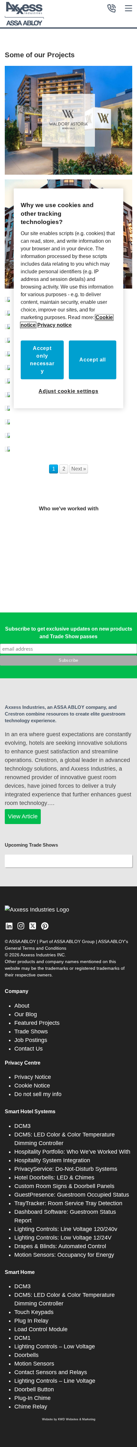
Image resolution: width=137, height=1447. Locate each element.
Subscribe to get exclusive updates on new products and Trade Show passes (68, 632)
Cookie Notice (32, 1085)
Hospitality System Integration (52, 1160)
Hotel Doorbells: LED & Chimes (54, 1177)
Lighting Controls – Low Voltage (54, 1346)
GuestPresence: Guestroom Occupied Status (71, 1195)
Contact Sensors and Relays (50, 1372)
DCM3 (22, 1126)
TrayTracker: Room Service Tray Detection (68, 1203)
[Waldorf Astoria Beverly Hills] (68, 120)
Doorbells (26, 1355)
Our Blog (25, 1014)
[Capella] (7, 338)
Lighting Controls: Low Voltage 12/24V (63, 1237)
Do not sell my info (37, 1094)
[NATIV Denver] (7, 434)
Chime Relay (30, 1406)
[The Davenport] (7, 365)
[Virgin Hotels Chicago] (7, 447)
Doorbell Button (34, 1389)
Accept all (92, 359)
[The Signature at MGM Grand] (7, 352)
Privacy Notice (32, 1077)
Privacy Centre (22, 1063)
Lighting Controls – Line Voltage (54, 1381)
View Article (23, 816)
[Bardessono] (7, 297)
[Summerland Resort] (7, 393)
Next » (78, 469)
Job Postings (30, 1040)
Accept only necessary (42, 360)
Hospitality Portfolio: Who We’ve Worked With (72, 1152)
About (21, 1006)
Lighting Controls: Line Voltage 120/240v (65, 1229)
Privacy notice (54, 325)
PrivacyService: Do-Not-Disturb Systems (65, 1169)
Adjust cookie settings (68, 391)
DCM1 (22, 1338)
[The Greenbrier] (7, 420)
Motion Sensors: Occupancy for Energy (64, 1255)
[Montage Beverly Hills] (7, 325)
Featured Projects (37, 1023)
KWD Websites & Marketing (76, 1419)
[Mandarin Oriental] (7, 406)
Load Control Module (41, 1329)
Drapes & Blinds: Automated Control (60, 1246)
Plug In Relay (31, 1321)
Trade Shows (31, 1031)
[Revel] (7, 379)
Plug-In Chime (32, 1398)
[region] (68, 298)
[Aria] (7, 311)
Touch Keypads (34, 1312)
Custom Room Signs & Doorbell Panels (64, 1186)
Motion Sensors (34, 1363)
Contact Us (28, 1048)
